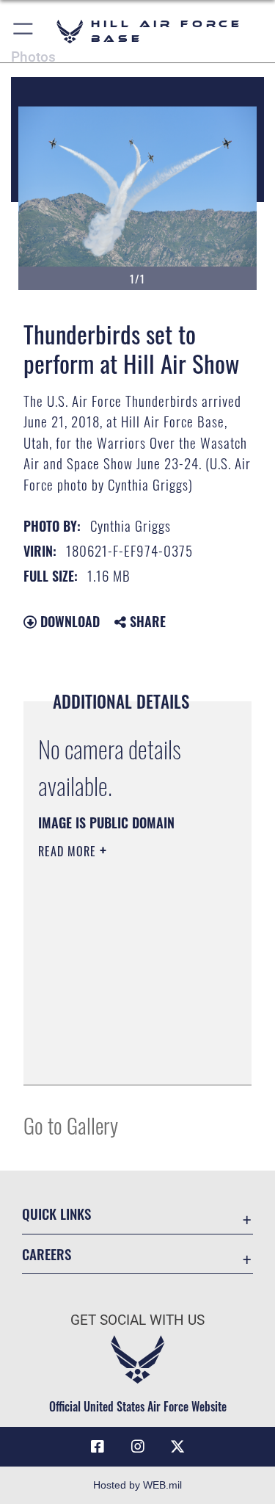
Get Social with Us (137, 1320)
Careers (46, 1254)
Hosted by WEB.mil (137, 1485)
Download (68, 621)
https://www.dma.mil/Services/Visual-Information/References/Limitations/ (127, 1057)
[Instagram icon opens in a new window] (138, 1447)
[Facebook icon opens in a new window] (98, 1447)
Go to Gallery (70, 1124)
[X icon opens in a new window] (177, 1447)
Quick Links (56, 1213)
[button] (24, 31)
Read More (69, 851)
